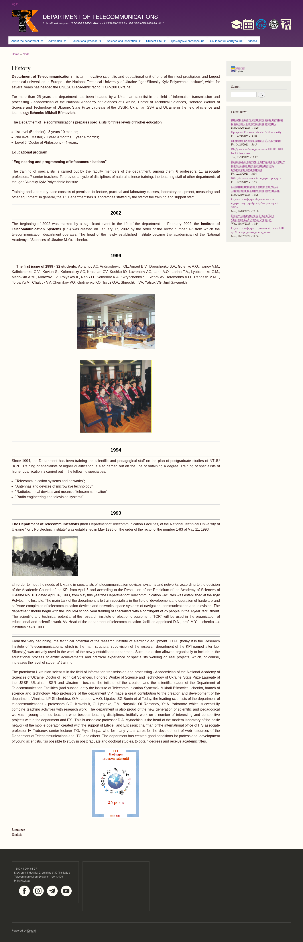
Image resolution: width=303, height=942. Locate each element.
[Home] (25, 21)
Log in (14, 4)
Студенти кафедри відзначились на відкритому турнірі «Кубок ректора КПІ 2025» (256, 203)
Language (18, 829)
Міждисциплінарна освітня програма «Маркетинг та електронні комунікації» (255, 189)
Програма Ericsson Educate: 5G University (256, 132)
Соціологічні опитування (226, 41)
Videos (252, 41)
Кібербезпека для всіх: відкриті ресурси (256, 178)
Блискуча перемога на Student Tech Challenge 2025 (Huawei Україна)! (252, 217)
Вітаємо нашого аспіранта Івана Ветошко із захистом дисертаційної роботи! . (257, 121)
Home (15, 54)
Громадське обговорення (187, 41)
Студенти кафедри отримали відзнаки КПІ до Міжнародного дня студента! (257, 230)
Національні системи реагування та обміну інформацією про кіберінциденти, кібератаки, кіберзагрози (258, 165)
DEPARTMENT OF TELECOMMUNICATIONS (100, 16)
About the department (23, 41)
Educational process (83, 41)
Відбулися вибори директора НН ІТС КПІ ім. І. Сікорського (257, 151)
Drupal (31, 930)
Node (26, 54)
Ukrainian (240, 68)
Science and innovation (120, 41)
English (239, 71)
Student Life (152, 41)
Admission (53, 41)
